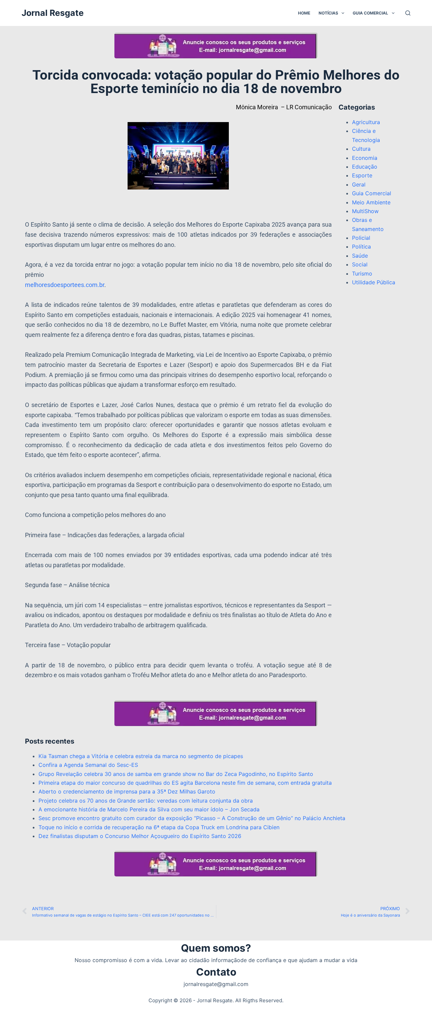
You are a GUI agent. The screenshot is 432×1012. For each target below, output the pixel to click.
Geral (359, 184)
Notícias (328, 13)
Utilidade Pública (373, 282)
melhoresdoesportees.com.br (64, 284)
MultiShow (365, 211)
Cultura (361, 148)
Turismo (362, 273)
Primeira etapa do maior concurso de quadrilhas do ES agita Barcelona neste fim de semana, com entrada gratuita (185, 782)
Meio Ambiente (371, 202)
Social (360, 264)
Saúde (360, 255)
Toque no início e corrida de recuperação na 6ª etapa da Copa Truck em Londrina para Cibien (158, 827)
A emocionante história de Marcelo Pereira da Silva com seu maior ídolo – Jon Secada (149, 809)
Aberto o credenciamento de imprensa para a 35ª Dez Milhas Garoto (126, 791)
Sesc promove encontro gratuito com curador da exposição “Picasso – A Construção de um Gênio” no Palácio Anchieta (191, 818)
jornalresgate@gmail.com (216, 984)
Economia (364, 157)
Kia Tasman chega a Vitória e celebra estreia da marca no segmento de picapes (140, 756)
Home (304, 13)
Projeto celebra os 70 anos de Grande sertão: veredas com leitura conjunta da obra (145, 800)
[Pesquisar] (407, 13)
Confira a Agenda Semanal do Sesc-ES (88, 764)
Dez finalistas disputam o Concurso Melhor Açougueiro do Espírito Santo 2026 (139, 836)
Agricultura (366, 122)
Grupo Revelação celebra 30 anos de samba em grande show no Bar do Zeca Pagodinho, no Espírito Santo (175, 774)
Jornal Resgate (53, 13)
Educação (364, 166)
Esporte (362, 175)
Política (361, 246)
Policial (361, 237)
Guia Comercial (370, 13)
